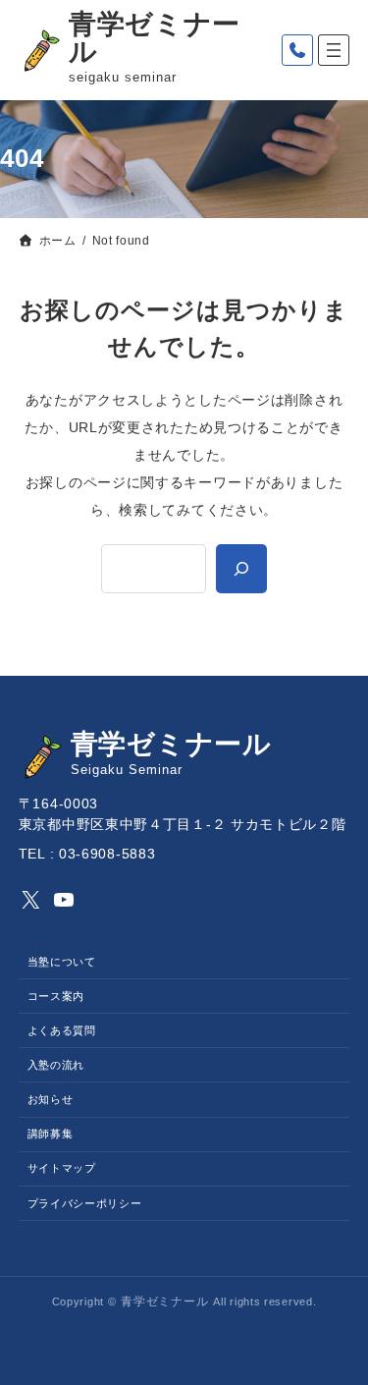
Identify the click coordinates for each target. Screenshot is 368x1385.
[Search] (241, 568)
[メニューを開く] (333, 50)
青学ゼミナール (154, 38)
